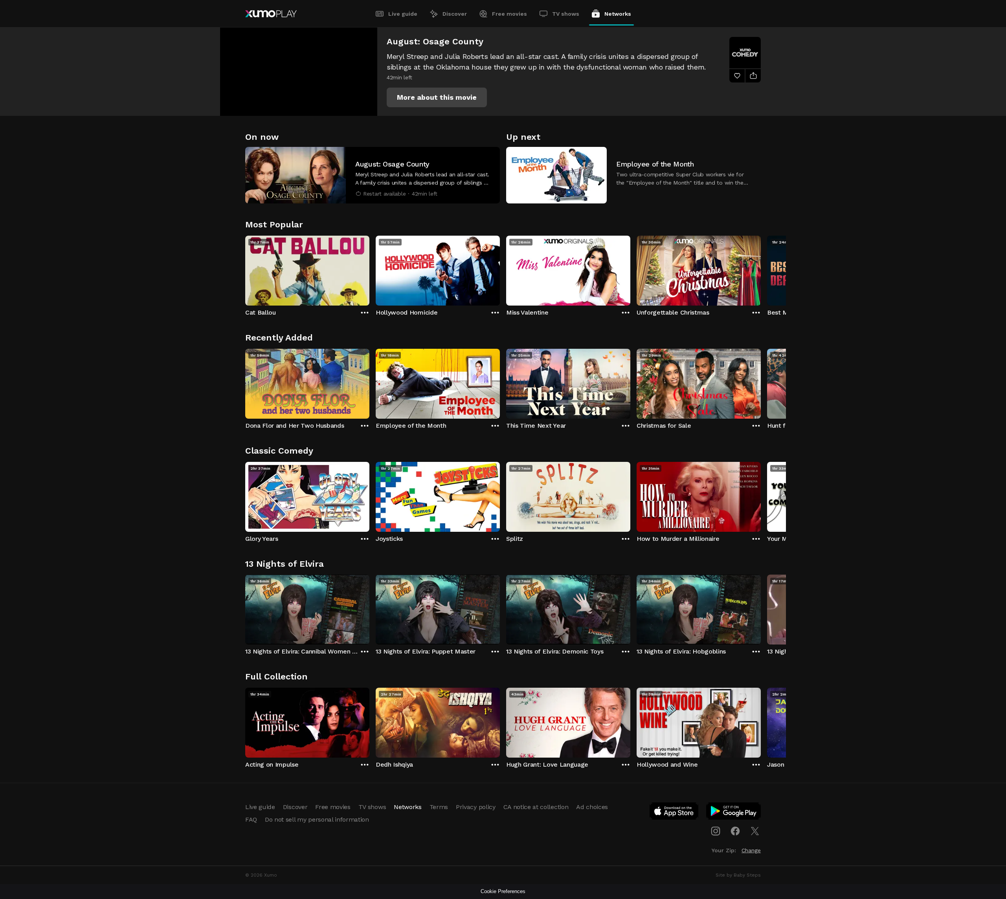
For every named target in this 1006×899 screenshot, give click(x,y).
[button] (437, 97)
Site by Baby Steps (738, 875)
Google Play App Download (734, 813)
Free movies (509, 14)
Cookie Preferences (503, 891)
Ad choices (592, 807)
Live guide (402, 14)
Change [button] (751, 850)
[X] (755, 831)
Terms (439, 807)
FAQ (251, 819)
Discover (454, 14)
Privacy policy (476, 807)
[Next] (760, 268)
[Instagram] (715, 831)
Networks (617, 14)
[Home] (271, 13)
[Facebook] (735, 831)
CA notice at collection (536, 807)
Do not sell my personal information (317, 819)
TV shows (565, 14)
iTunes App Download (674, 813)
